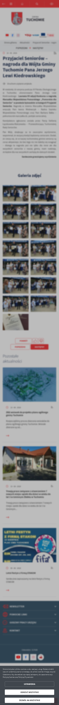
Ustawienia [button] (29, 684)
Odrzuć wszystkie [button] (29, 692)
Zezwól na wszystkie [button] (29, 700)
